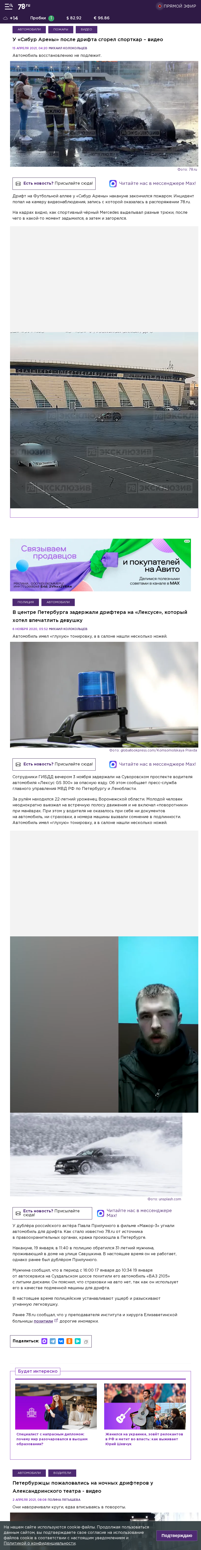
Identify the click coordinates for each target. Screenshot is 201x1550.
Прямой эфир (180, 6)
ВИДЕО (86, 29)
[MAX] (44, 1341)
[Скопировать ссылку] (86, 1342)
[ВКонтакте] (61, 1341)
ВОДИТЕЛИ (62, 1473)
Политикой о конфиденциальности (39, 1543)
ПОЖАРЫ (60, 29)
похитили (43, 1321)
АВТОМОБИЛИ (29, 29)
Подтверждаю (177, 1535)
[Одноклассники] (69, 1341)
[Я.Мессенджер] (78, 1341)
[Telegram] (53, 1341)
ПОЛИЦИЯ (26, 602)
